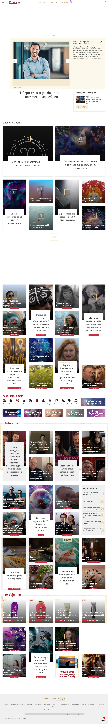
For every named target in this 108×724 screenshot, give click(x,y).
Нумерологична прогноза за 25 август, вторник (93, 530)
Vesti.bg (22, 704)
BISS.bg (54, 706)
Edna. (14, 2)
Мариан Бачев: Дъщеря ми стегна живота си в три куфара (93, 508)
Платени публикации (62, 710)
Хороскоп (54, 2)
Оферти (15, 595)
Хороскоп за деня (13, 395)
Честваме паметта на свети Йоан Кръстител (92, 501)
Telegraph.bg (75, 704)
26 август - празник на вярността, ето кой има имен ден (92, 515)
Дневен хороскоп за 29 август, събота (92, 522)
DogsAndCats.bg (64, 704)
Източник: (16, 87)
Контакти (73, 710)
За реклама (51, 710)
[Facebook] (59, 699)
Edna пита (13, 423)
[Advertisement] (54, 264)
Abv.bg (6, 704)
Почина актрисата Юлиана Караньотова (91, 493)
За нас (34, 710)
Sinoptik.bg (55, 704)
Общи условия (22, 718)
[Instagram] (63, 699)
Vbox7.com (47, 704)
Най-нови (41, 2)
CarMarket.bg (100, 704)
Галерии (54, 35)
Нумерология (67, 2)
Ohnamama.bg (14, 704)
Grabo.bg (83, 704)
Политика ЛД (42, 710)
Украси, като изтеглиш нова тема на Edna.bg (67, 674)
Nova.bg (29, 704)
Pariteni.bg (91, 704)
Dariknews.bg (37, 704)
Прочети (81, 107)
